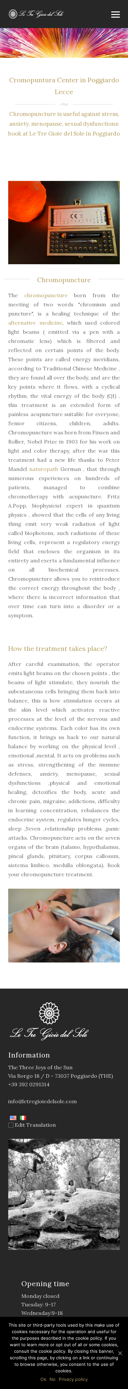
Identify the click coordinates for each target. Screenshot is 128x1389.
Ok (43, 1379)
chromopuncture (46, 295)
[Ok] (120, 1353)
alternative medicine (35, 322)
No (53, 1379)
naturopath (43, 469)
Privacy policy (73, 1379)
